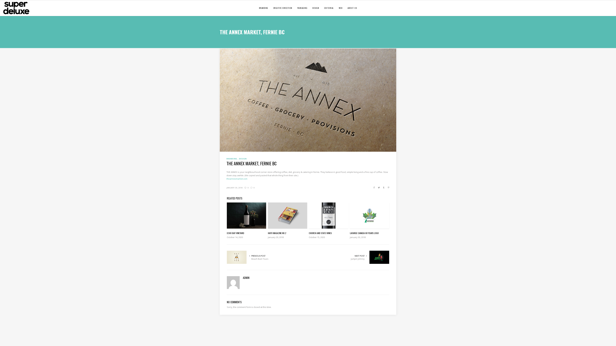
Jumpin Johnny (358, 258)
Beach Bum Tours (259, 258)
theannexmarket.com (237, 178)
